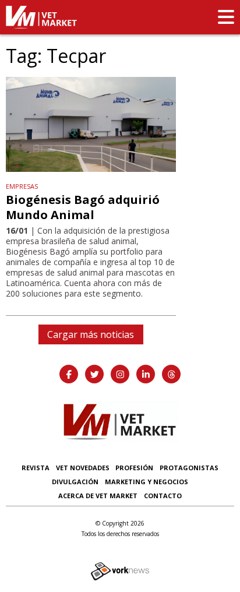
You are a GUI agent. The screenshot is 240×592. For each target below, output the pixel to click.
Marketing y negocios (146, 481)
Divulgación (75, 481)
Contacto (163, 495)
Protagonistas (189, 467)
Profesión (134, 467)
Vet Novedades (83, 467)
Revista (36, 467)
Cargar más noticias (90, 334)
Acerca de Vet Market (97, 495)
